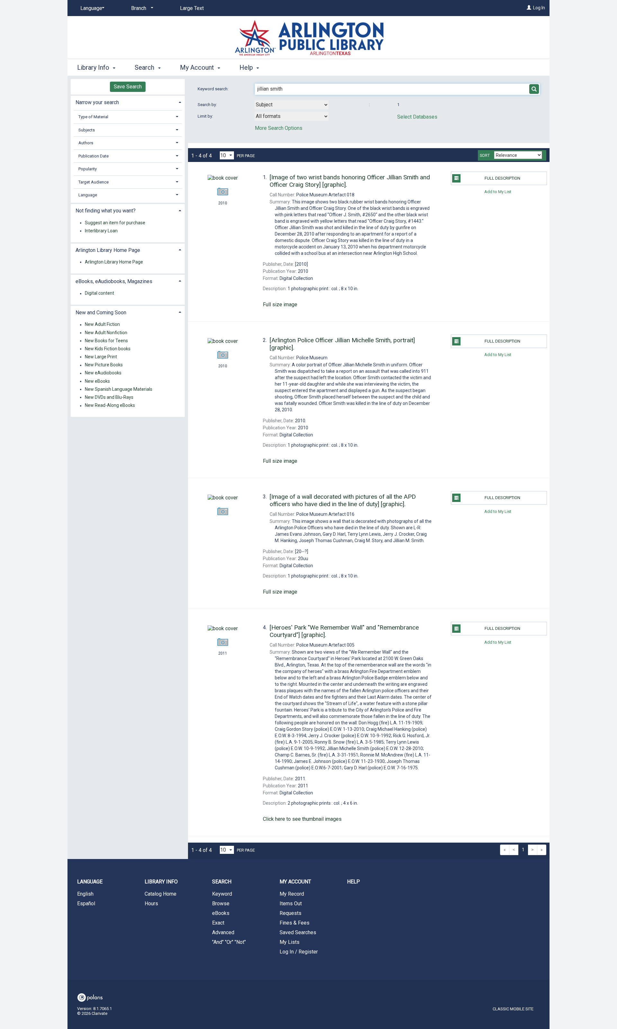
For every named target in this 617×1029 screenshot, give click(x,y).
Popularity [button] (87, 168)
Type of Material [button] (93, 116)
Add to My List (497, 191)
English (85, 894)
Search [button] (145, 67)
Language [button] (87, 194)
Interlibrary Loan (101, 230)
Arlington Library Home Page (114, 261)
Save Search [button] (128, 87)
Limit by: (206, 116)
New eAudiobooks (103, 373)
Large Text (192, 8)
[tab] (128, 101)
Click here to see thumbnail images (302, 819)
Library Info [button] (94, 67)
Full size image (280, 304)
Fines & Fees (294, 923)
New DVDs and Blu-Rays (109, 397)
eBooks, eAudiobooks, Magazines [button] (114, 281)
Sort (485, 155)
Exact (218, 923)
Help (353, 882)
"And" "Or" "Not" (229, 942)
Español (86, 903)
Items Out (291, 903)
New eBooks (97, 381)
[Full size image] (223, 178)
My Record (292, 894)
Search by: (208, 104)
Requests (290, 913)
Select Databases (417, 117)
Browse (220, 903)
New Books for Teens (106, 340)
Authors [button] (85, 142)
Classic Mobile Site (513, 1009)
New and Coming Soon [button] (101, 312)
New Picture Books (104, 365)
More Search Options (278, 128)
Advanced (223, 932)
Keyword (222, 894)
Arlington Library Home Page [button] (108, 250)
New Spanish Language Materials (118, 389)
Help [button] (247, 67)
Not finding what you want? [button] (106, 211)
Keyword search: (213, 88)
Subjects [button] (86, 130)
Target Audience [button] (93, 182)
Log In (539, 7)
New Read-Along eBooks (110, 405)
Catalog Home (160, 894)
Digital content (99, 293)
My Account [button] (198, 67)
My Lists (290, 942)
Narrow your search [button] (97, 102)
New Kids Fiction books (107, 348)
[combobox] (291, 104)
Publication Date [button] (93, 156)
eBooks (220, 913)
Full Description (502, 178)
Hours (151, 903)
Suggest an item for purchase (115, 222)
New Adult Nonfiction (106, 332)
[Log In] (529, 7)
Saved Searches (298, 932)
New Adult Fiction (102, 324)
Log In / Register (299, 952)
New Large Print (101, 356)
